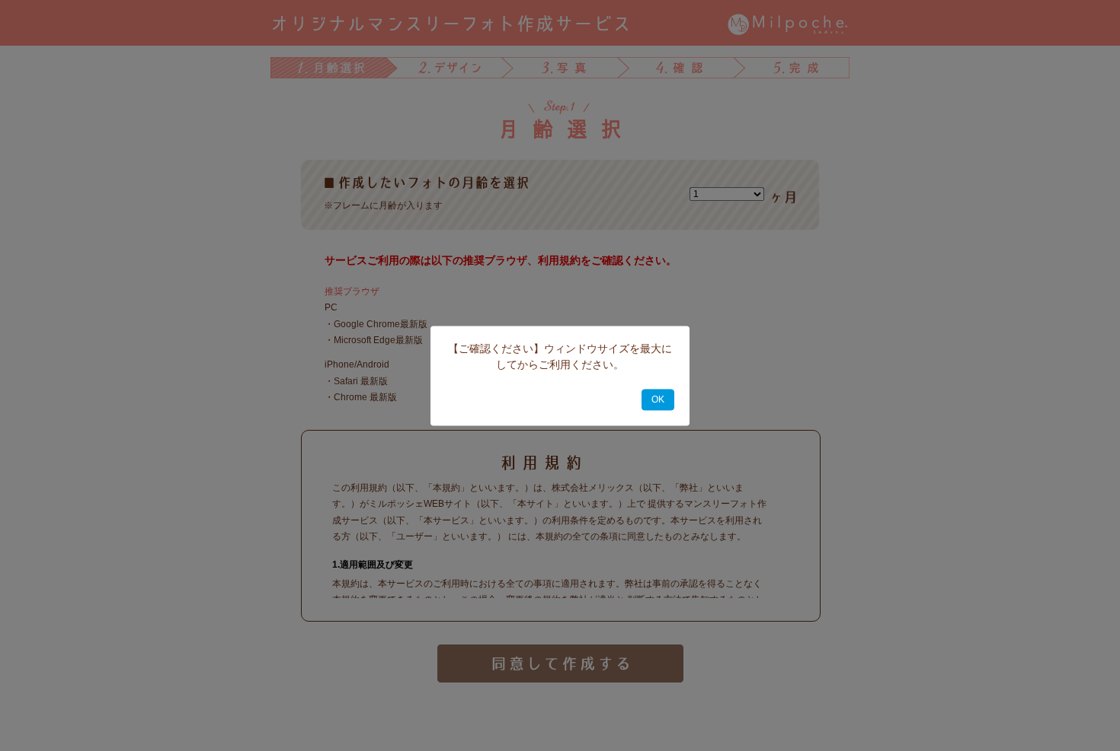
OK (657, 399)
